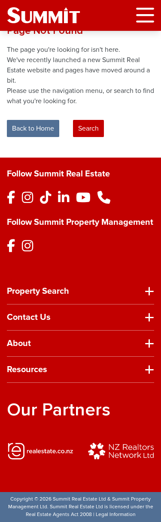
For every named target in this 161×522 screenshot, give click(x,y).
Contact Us (29, 317)
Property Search (38, 291)
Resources (27, 369)
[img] (40, 451)
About (19, 343)
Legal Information (116, 514)
